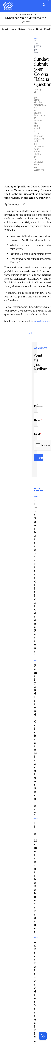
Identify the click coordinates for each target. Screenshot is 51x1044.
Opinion (21, 29)
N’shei (39, 29)
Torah (31, 29)
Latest (5, 29)
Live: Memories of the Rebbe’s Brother (35, 877)
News (13, 29)
